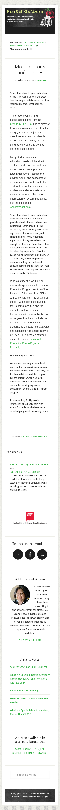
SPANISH (43, 753)
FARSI (18, 749)
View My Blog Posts (30, 639)
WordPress (36, 797)
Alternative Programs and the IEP (29, 464)
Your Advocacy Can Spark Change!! (28, 667)
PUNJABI (39, 749)
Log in (45, 797)
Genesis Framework (21, 797)
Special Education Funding (24, 690)
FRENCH (27, 749)
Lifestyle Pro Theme (37, 794)
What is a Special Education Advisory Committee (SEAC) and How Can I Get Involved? (30, 679)
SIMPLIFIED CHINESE (24, 753)
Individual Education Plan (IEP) (34, 437)
